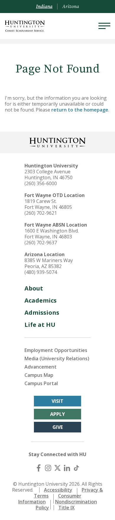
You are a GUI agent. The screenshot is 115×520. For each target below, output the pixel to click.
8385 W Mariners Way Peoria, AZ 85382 (48, 263)
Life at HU (39, 325)
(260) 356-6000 (40, 183)
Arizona (70, 6)
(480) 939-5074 (40, 272)
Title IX (66, 507)
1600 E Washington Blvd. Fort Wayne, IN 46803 (51, 233)
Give (57, 427)
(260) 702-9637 (40, 242)
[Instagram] (48, 467)
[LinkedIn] (66, 467)
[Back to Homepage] (57, 141)
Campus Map (38, 375)
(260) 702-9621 (40, 213)
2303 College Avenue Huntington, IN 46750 (48, 174)
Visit (57, 401)
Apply (57, 414)
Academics (40, 300)
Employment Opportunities (55, 350)
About (33, 288)
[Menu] (104, 26)
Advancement (40, 367)
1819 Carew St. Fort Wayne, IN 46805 (48, 204)
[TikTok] (76, 467)
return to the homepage (79, 109)
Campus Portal (41, 383)
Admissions (41, 312)
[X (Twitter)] (57, 467)
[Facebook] (38, 467)
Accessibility (58, 490)
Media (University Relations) (56, 358)
